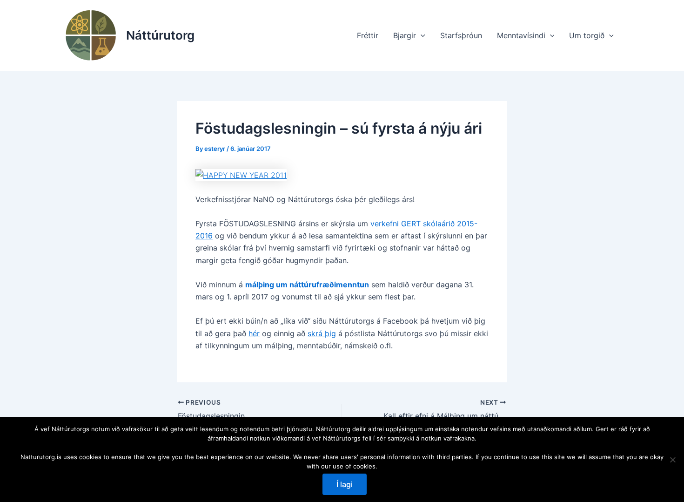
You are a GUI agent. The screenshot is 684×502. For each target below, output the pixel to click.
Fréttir (367, 35)
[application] (420, 35)
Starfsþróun (461, 35)
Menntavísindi (521, 35)
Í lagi (344, 484)
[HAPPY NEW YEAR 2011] (241, 174)
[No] (672, 459)
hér (254, 333)
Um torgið (586, 35)
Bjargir (404, 35)
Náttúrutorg (160, 35)
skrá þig (322, 333)
